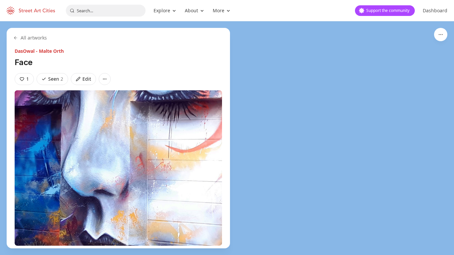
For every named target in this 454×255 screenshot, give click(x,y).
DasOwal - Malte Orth (39, 51)
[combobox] (106, 11)
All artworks (34, 38)
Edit (86, 79)
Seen (55, 79)
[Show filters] (440, 34)
